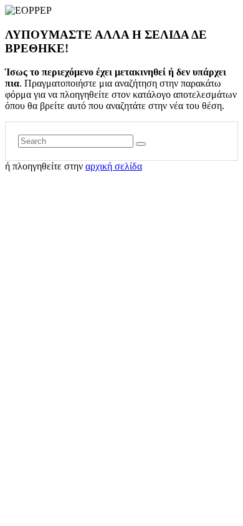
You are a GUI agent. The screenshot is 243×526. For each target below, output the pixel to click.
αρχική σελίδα (113, 166)
